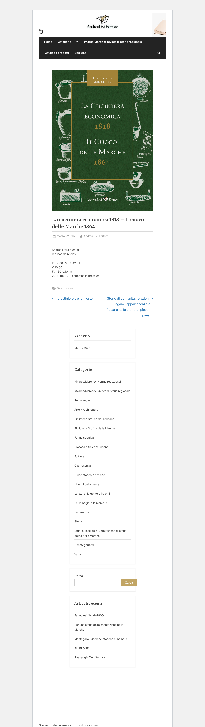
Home (48, 41)
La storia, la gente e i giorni (92, 493)
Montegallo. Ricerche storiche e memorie (101, 639)
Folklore (79, 456)
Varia (77, 554)
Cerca (78, 576)
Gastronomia (65, 288)
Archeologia (82, 400)
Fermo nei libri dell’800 (89, 615)
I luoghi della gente (86, 484)
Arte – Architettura (86, 409)
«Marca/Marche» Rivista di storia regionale (112, 41)
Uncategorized (84, 545)
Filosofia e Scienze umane (91, 447)
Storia (78, 521)
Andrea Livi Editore (96, 236)
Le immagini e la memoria (91, 503)
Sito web (80, 52)
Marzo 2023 (82, 348)
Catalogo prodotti (57, 52)
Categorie (64, 41)
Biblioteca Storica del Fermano (94, 419)
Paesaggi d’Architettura (89, 657)
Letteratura (81, 512)
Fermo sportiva (84, 437)
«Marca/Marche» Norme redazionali (97, 381)
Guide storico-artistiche (89, 475)
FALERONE (81, 648)
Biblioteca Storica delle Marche (94, 428)
